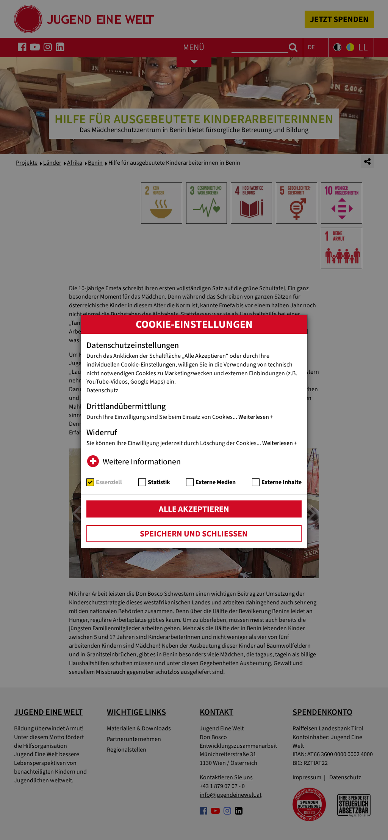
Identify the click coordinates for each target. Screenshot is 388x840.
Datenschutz (102, 390)
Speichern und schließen (194, 534)
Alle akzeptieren (194, 509)
